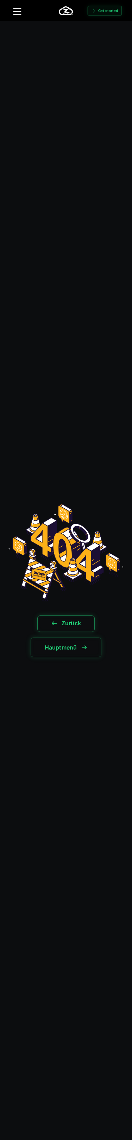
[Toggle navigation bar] (17, 11)
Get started (108, 10)
